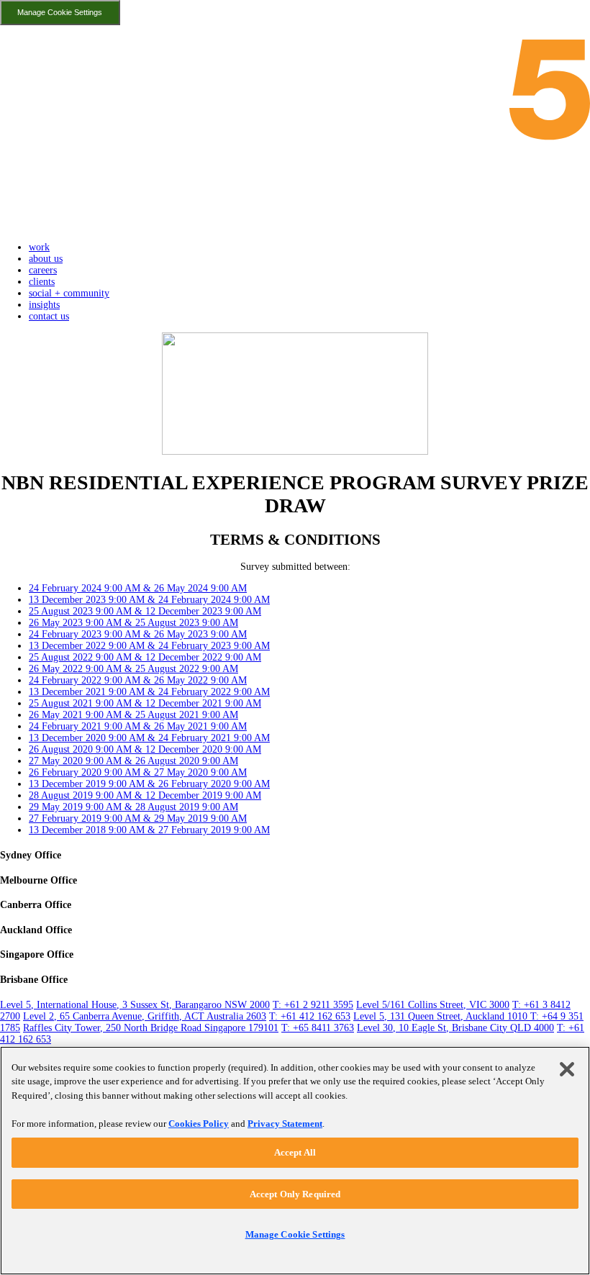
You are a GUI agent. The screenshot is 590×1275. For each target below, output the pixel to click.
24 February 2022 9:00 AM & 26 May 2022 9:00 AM (138, 680)
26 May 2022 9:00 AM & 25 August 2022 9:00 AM (133, 668)
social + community (69, 293)
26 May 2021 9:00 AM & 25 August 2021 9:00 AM (133, 714)
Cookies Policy (198, 1123)
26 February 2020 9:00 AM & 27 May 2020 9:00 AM (138, 772)
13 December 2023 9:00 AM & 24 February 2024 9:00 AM (149, 599)
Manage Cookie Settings (59, 12)
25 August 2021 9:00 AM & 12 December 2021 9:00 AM (145, 703)
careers (43, 270)
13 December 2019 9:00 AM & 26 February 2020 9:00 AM (149, 784)
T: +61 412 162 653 (309, 1016)
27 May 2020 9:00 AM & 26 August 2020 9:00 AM (133, 761)
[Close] (567, 1069)
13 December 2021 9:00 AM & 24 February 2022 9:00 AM (149, 691)
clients (42, 281)
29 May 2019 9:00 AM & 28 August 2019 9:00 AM (133, 807)
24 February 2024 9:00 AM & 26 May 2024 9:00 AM (138, 588)
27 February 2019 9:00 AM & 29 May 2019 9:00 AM (138, 818)
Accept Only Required (295, 1194)
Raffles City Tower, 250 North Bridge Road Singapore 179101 (150, 1027)
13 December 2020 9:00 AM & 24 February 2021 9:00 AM (149, 737)
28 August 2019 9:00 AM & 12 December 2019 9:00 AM (145, 795)
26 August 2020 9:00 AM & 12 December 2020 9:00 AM (145, 749)
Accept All (295, 1152)
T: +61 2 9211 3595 (313, 1004)
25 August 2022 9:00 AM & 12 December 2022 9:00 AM (145, 657)
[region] (295, 1160)
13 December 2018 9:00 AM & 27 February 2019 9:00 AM (149, 830)
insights (44, 304)
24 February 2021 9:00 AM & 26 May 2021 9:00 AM (138, 726)
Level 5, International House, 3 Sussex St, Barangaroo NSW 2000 (135, 1004)
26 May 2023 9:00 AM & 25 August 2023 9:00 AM (133, 622)
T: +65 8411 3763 (317, 1027)
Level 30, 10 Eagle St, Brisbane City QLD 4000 (455, 1027)
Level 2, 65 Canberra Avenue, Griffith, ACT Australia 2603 (144, 1016)
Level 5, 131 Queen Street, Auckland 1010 (441, 1016)
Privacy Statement (285, 1123)
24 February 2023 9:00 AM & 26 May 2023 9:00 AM (138, 634)
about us (46, 258)
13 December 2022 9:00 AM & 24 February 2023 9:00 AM (149, 645)
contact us (49, 316)
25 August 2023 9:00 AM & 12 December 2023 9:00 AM (145, 611)
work (39, 247)
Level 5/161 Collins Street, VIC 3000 (432, 1004)
